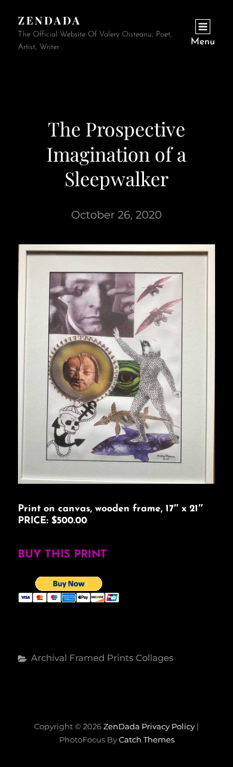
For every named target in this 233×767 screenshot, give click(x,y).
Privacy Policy (168, 726)
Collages (154, 657)
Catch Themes (146, 739)
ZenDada (49, 20)
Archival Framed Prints (82, 657)
